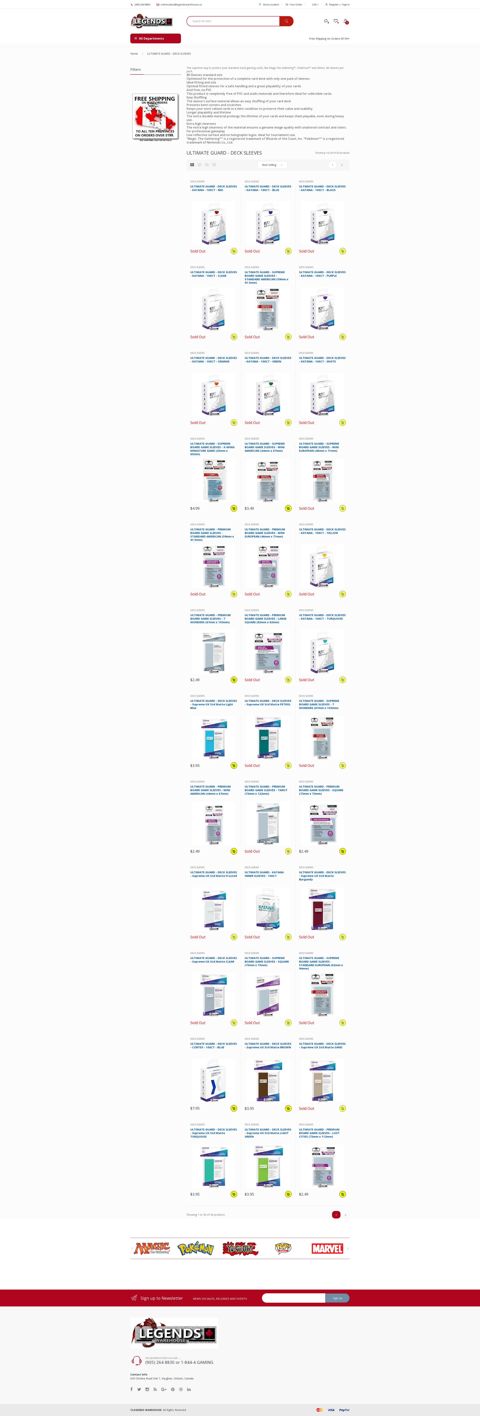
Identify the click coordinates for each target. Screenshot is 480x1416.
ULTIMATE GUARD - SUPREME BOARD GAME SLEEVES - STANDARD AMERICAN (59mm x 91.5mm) (266, 277)
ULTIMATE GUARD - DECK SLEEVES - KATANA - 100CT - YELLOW (322, 531)
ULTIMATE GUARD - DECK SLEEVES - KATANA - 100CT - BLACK (322, 188)
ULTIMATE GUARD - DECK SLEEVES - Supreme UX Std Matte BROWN (268, 1045)
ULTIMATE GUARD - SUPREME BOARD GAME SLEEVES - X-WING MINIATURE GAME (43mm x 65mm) (212, 449)
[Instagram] (147, 1389)
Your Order (296, 4)
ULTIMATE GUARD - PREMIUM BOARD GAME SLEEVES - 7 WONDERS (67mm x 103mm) (210, 618)
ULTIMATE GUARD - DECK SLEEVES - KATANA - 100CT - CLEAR (213, 273)
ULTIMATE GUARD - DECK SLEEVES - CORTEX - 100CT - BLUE (213, 1045)
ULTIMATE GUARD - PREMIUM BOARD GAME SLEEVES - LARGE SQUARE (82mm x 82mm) (265, 618)
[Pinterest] (173, 1389)
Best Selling (269, 165)
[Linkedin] (189, 1389)
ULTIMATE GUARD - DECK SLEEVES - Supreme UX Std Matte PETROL (268, 702)
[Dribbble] (181, 1389)
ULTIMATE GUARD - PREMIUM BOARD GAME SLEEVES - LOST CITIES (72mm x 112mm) (319, 1132)
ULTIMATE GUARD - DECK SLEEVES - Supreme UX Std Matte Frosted (213, 874)
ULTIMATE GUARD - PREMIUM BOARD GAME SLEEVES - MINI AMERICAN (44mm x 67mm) (210, 790)
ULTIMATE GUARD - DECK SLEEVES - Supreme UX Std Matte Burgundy (322, 875)
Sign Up (337, 1298)
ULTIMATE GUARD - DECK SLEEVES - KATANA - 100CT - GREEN (268, 359)
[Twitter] (139, 1389)
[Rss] (155, 1389)
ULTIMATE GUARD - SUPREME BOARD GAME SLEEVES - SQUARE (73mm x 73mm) (267, 961)
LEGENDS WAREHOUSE (147, 1410)
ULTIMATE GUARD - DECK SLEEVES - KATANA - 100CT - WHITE (322, 359)
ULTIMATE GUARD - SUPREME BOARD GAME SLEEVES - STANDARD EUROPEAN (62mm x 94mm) (321, 963)
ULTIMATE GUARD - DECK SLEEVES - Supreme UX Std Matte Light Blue (213, 704)
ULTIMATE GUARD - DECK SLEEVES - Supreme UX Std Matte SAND (322, 1045)
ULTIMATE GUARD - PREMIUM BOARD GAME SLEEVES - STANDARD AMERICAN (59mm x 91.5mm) (212, 534)
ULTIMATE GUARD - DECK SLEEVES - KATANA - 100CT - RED (213, 188)
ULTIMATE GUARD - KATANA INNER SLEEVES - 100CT (264, 874)
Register (334, 4)
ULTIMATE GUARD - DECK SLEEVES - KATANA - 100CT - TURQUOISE (322, 616)
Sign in (346, 4)
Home (134, 53)
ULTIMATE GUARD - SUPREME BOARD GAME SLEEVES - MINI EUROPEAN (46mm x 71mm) (319, 447)
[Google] (163, 1389)
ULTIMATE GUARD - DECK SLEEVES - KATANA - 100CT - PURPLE (322, 273)
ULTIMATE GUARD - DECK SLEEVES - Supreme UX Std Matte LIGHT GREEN (268, 1132)
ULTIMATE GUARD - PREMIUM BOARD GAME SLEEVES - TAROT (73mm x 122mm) (266, 790)
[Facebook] (131, 1389)
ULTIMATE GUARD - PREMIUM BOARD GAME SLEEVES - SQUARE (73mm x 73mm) (321, 790)
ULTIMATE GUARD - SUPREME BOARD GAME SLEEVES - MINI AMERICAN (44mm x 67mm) (265, 447)
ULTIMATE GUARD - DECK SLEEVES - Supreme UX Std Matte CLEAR (213, 959)
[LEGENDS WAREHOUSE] (151, 21)
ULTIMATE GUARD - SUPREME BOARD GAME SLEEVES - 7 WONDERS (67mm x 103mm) (319, 704)
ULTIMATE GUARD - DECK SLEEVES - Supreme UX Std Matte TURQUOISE (213, 1132)
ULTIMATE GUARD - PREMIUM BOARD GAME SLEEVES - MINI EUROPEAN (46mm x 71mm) (265, 532)
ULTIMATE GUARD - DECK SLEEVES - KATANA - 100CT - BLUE (268, 188)
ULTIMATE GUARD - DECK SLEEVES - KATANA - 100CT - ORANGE (213, 359)
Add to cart (234, 508)
